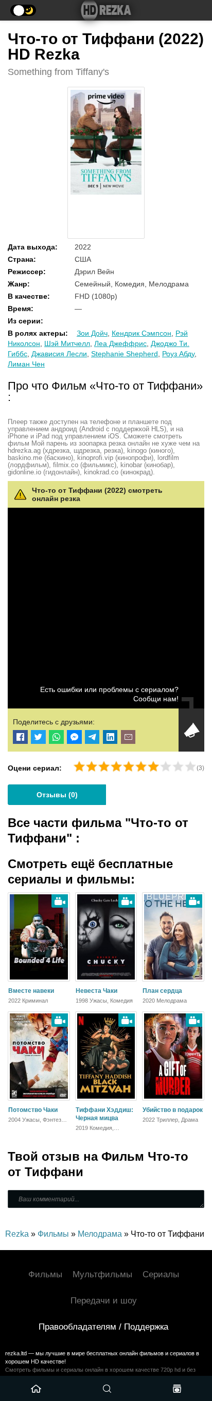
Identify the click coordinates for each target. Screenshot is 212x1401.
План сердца (162, 990)
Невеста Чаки (96, 990)
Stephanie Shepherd (124, 354)
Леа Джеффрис (120, 343)
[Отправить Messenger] (74, 737)
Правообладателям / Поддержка (103, 1327)
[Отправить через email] (128, 737)
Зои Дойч (92, 333)
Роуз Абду (178, 354)
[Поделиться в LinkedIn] (110, 737)
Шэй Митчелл (67, 343)
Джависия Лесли (59, 354)
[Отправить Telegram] (92, 737)
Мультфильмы (102, 1274)
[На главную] (106, 10)
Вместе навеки (31, 990)
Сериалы (161, 1274)
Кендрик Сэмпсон (141, 333)
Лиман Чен (26, 364)
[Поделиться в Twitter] (38, 737)
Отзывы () (57, 795)
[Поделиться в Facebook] (20, 737)
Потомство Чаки (33, 1110)
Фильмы (45, 1274)
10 (190, 766)
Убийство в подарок (173, 1110)
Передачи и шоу (103, 1301)
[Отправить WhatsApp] (56, 737)
